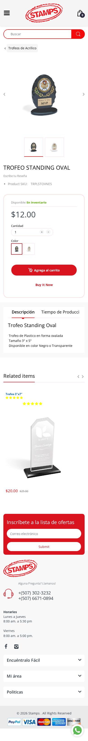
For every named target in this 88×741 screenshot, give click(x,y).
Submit (44, 547)
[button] (14, 398)
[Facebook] (5, 646)
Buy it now (44, 285)
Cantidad (17, 226)
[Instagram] (16, 646)
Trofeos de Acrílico (22, 48)
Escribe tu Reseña (15, 176)
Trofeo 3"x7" (14, 394)
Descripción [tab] (23, 312)
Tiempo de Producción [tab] (62, 312)
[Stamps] (44, 12)
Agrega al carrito (47, 270)
